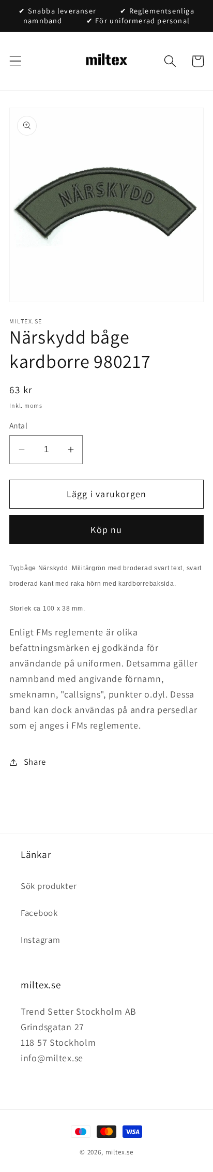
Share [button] (35, 761)
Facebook (39, 912)
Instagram (40, 939)
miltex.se (119, 1152)
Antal (18, 425)
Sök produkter (49, 886)
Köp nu (106, 530)
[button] (15, 61)
